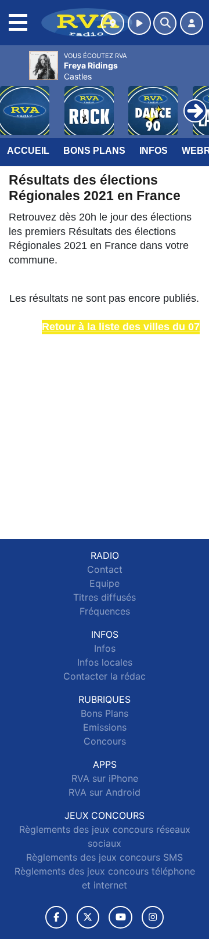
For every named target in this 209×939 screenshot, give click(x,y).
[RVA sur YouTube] (120, 917)
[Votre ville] (112, 23)
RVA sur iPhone (104, 778)
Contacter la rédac (104, 676)
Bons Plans (94, 151)
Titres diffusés (104, 597)
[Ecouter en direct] (139, 23)
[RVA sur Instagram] (153, 917)
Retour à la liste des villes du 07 (121, 327)
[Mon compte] (191, 23)
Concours (105, 741)
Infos (153, 151)
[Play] (15, 102)
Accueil (28, 151)
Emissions (105, 727)
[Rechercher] (164, 23)
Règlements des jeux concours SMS (104, 857)
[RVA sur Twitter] (88, 917)
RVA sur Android (104, 792)
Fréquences (105, 611)
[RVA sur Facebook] (56, 917)
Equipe (104, 583)
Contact (104, 569)
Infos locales (104, 662)
